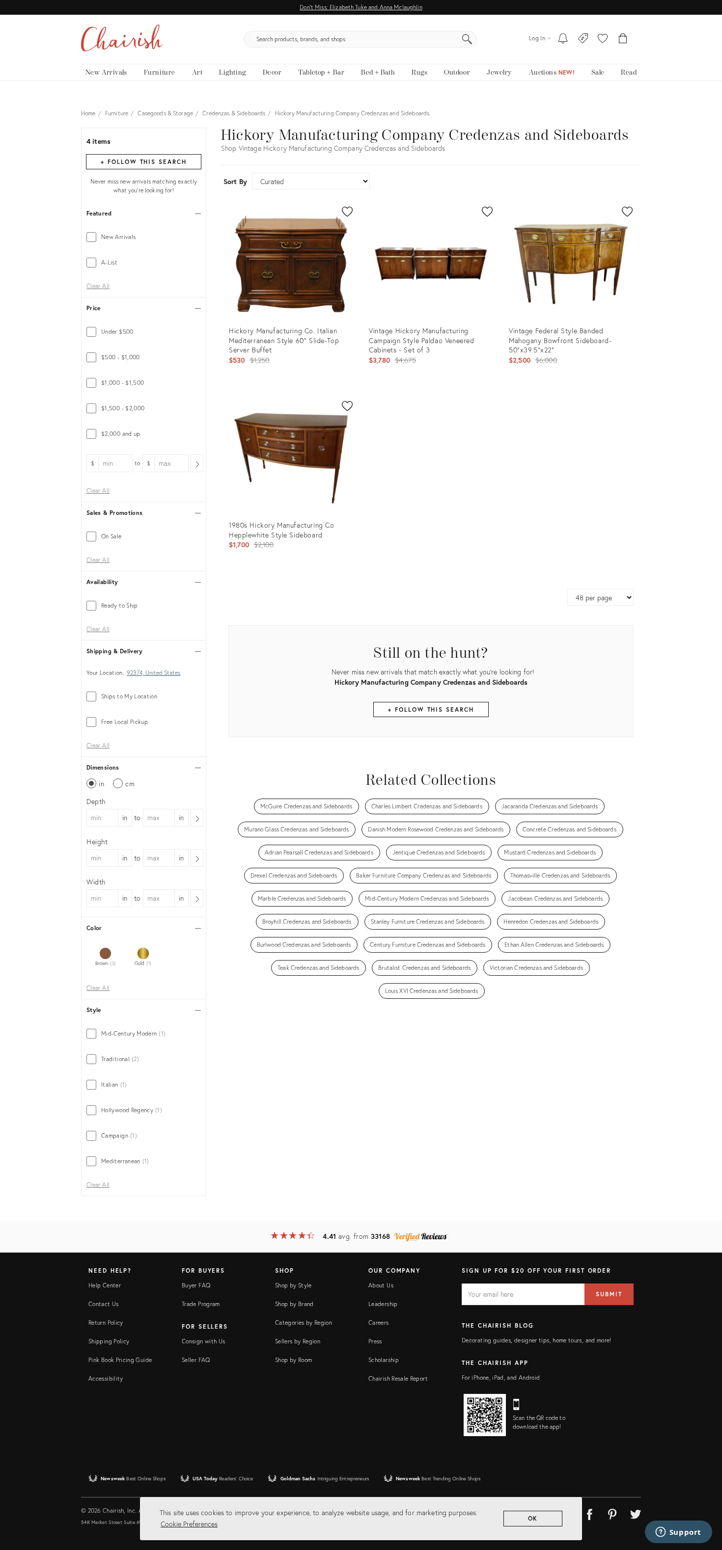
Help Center (104, 1285)
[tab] (143, 237)
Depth (96, 801)
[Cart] (623, 39)
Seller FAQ (196, 1359)
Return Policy (105, 1322)
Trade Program (201, 1304)
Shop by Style (293, 1285)
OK (533, 1518)
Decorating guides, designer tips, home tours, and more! (536, 1340)
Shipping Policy (108, 1341)
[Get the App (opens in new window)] (485, 1415)
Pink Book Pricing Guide (120, 1359)
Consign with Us (203, 1341)
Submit (609, 1294)
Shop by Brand (294, 1304)
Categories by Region (303, 1322)
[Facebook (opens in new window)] (589, 1512)
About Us (380, 1285)
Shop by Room (293, 1359)
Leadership (383, 1304)
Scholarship (383, 1359)
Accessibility (105, 1378)
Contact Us (103, 1304)
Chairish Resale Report (398, 1378)
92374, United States (153, 673)
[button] (602, 39)
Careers (378, 1322)
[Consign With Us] (583, 39)
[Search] (467, 39)
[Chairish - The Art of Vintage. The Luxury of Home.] (122, 39)
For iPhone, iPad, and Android (501, 1377)
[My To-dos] (563, 39)
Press (375, 1341)
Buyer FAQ (196, 1285)
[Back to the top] (702, 1498)
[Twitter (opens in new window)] (635, 1512)
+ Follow (143, 161)
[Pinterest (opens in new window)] (612, 1512)
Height (97, 841)
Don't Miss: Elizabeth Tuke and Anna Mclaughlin (361, 7)
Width (96, 881)
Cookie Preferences (189, 1523)
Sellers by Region (297, 1341)
